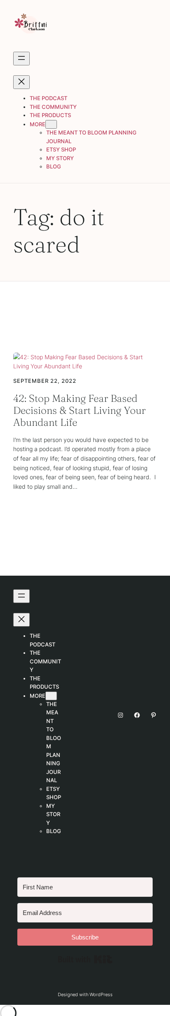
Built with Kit (85, 959)
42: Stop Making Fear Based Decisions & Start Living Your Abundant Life (79, 410)
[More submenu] (51, 124)
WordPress (101, 994)
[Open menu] (21, 58)
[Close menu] (21, 82)
